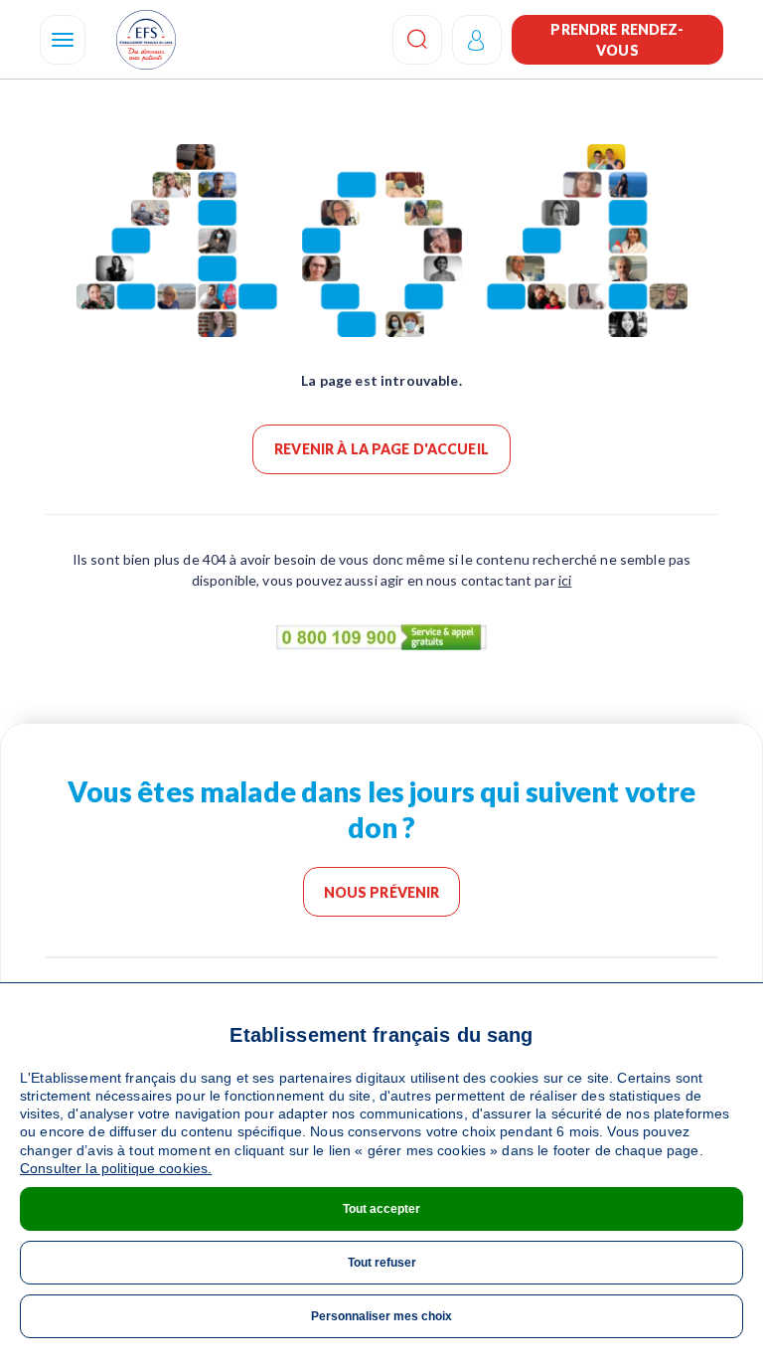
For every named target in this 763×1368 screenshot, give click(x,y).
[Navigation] (62, 40)
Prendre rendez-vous (617, 40)
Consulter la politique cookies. (116, 1168)
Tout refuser (382, 1263)
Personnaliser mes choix (381, 1316)
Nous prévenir (382, 892)
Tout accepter (381, 1209)
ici (564, 580)
